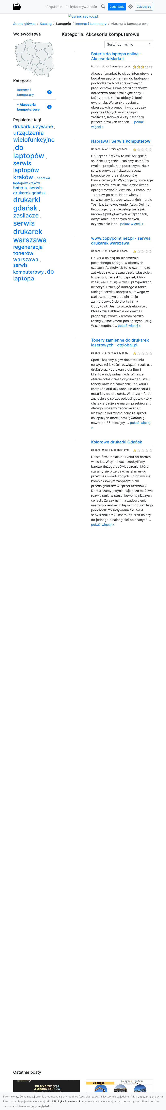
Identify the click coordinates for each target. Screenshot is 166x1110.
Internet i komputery (90, 24)
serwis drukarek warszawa (31, 231)
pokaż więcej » (131, 224)
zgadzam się (145, 1096)
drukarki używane (33, 126)
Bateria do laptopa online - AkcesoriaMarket (116, 56)
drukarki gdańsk (26, 203)
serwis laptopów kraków (26, 170)
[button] (103, 6)
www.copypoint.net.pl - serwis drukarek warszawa (120, 241)
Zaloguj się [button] (144, 6)
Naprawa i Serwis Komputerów (120, 141)
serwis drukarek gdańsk (30, 190)
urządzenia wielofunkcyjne (34, 136)
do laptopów (29, 151)
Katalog (46, 24)
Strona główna (24, 24)
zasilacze (26, 215)
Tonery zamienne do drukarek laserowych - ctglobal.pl (120, 342)
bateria (20, 187)
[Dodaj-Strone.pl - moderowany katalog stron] (17, 7)
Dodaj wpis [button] (117, 6)
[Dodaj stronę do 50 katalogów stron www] (83, 16)
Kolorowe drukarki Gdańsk (116, 442)
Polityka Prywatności (67, 1101)
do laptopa (33, 275)
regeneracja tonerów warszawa (28, 253)
